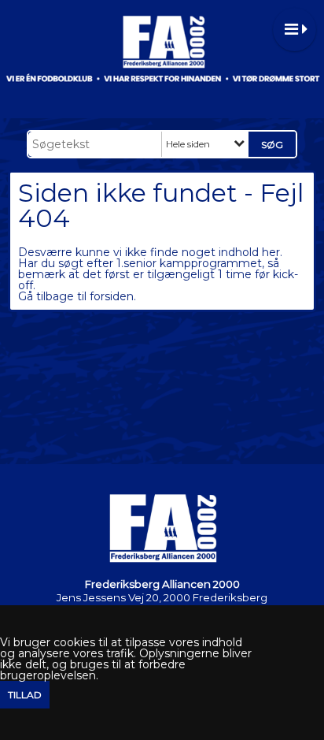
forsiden (112, 296)
